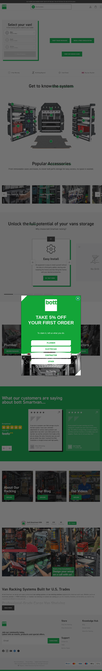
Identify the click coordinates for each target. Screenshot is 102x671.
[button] (51, 343)
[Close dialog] (78, 298)
